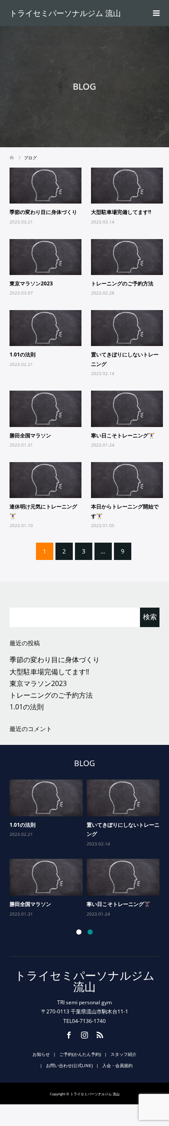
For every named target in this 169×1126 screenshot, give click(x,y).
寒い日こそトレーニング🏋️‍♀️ (123, 435)
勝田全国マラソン (30, 435)
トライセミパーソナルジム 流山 (65, 13)
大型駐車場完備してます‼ (121, 212)
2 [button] (90, 932)
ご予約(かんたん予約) (80, 1054)
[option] (87, 849)
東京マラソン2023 (31, 283)
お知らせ (41, 1054)
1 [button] (78, 932)
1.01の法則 (23, 354)
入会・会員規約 (117, 1065)
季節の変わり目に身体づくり (43, 212)
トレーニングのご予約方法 (122, 283)
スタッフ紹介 (123, 1054)
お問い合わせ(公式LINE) (69, 1065)
